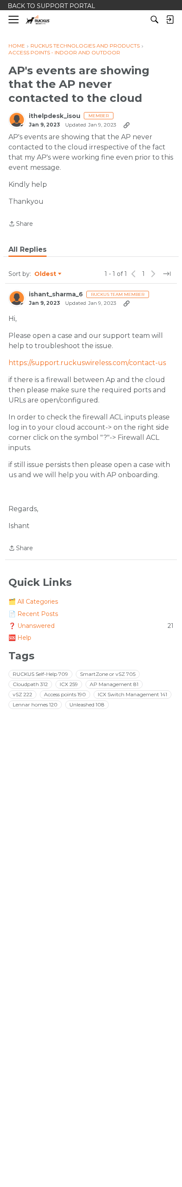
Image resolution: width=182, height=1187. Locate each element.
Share (20, 224)
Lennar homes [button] (35, 704)
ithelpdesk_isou (54, 116)
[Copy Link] (126, 125)
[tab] (27, 249)
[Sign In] (169, 19)
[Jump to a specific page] (167, 274)
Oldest (45, 274)
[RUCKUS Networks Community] (38, 20)
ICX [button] (69, 684)
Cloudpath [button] (30, 684)
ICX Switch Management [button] (132, 694)
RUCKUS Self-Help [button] (40, 674)
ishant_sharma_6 (56, 294)
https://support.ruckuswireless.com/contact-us (87, 363)
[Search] (154, 19)
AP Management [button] (114, 684)
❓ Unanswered (91, 626)
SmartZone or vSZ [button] (107, 674)
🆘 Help (19, 637)
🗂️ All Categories (33, 601)
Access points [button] (65, 694)
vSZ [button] (22, 694)
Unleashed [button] (87, 704)
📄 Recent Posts (33, 614)
